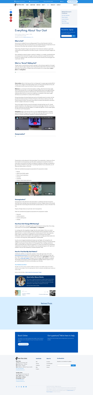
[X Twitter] (11, 15)
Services (37, 363)
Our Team (48, 365)
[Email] (11, 18)
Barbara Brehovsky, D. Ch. (28, 37)
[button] (75, 5)
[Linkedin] (26, 387)
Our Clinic (48, 361)
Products (37, 369)
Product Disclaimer (49, 391)
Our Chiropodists (49, 363)
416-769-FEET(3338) (20, 368)
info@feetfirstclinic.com (20, 369)
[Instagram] (17, 387)
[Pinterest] (24, 387)
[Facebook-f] (19, 387)
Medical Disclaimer (70, 390)
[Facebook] (11, 12)
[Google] (21, 387)
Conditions (38, 365)
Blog (36, 367)
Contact (48, 367)
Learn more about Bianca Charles (33, 285)
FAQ (36, 361)
